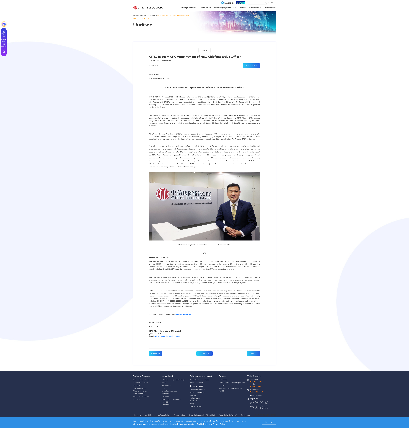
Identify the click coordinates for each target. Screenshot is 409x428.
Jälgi (3, 52)
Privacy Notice (179, 415)
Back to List (204, 353)
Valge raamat (195, 398)
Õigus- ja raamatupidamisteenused (172, 398)
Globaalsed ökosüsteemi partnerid (232, 383)
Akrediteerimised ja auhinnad (230, 388)
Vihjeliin (3, 34)
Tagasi (204, 50)
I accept (268, 422)
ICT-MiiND (137, 399)
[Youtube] (252, 407)
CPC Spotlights (196, 406)
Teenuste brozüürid (197, 390)
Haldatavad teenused (141, 396)
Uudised (152, 15)
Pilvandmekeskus (140, 391)
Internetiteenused (140, 394)
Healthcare (166, 405)
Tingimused (245, 415)
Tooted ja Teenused (188, 8)
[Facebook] (252, 403)
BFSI (163, 388)
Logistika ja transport (170, 391)
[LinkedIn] (257, 403)
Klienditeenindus (196, 383)
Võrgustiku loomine (140, 383)
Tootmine (165, 394)
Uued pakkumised (197, 393)
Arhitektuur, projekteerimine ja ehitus (173, 381)
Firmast (242, 8)
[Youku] (266, 407)
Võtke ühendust (254, 376)
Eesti (272, 2)
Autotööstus (166, 385)
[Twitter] (261, 403)
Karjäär (222, 391)
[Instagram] (266, 403)
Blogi (192, 404)
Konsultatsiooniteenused (199, 380)
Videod (193, 395)
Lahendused (205, 8)
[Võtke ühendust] (4, 24)
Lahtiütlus (148, 415)
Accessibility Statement (228, 415)
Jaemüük (165, 402)
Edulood (193, 401)
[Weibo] (261, 407)
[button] (266, 2)
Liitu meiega (3, 47)
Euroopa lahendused (141, 380)
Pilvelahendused (139, 388)
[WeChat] (257, 407)
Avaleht (136, 15)
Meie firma (223, 380)
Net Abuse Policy (163, 415)
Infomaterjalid (255, 8)
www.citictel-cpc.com (183, 314)
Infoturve (136, 385)
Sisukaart (137, 415)
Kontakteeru (270, 8)
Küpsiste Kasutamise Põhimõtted (202, 415)
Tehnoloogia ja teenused (225, 8)
